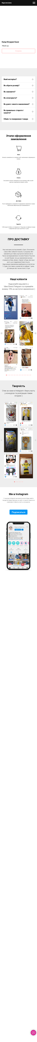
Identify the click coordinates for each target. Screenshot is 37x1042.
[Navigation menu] (34, 3)
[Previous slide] (1, 333)
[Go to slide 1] (14, 481)
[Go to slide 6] (22, 481)
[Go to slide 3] (17, 481)
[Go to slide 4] (19, 481)
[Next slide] (35, 333)
